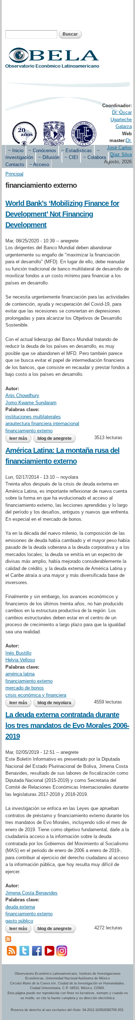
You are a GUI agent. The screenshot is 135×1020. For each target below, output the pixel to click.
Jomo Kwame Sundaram (31, 402)
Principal (14, 174)
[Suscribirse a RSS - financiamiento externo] (8, 938)
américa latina (20, 674)
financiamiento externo (29, 430)
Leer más (20, 439)
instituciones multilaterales (33, 416)
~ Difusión (48, 157)
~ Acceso (39, 164)
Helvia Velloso (20, 659)
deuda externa (20, 907)
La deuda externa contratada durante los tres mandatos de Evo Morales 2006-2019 (67, 725)
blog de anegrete (54, 438)
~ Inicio (15, 150)
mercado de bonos (24, 688)
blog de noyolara (54, 702)
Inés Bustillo (18, 653)
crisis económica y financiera (35, 695)
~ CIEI (71, 157)
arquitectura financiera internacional (42, 423)
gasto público (19, 921)
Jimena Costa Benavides (31, 893)
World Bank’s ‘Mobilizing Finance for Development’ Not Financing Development (62, 214)
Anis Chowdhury (22, 395)
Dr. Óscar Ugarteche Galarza (121, 119)
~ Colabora (94, 157)
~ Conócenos (42, 150)
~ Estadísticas (76, 150)
